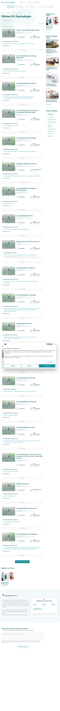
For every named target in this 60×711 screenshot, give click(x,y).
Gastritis (49, 124)
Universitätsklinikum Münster (25, 268)
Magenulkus (50, 126)
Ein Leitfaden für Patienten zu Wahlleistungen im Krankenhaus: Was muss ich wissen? (52, 68)
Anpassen (29, 365)
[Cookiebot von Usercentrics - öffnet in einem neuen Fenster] (47, 344)
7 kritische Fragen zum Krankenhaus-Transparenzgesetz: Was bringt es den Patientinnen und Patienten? (52, 51)
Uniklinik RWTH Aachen (24, 323)
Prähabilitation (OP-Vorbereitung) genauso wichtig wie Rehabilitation (51, 84)
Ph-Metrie (50, 133)
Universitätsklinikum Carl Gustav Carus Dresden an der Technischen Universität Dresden (29, 456)
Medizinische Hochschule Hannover (28, 241)
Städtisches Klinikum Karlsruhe (26, 164)
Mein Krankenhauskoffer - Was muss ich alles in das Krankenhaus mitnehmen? (51, 100)
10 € (44, 604)
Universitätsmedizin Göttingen (26, 138)
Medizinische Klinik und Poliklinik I (11, 471)
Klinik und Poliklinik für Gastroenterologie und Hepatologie (16, 229)
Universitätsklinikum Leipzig (25, 427)
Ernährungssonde (51, 129)
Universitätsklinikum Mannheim (26, 508)
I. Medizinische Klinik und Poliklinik (11, 125)
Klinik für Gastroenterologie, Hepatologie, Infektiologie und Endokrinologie (20, 255)
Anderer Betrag (37, 609)
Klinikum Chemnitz (22, 484)
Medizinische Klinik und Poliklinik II (11, 415)
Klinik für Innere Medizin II (9, 496)
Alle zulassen (47, 365)
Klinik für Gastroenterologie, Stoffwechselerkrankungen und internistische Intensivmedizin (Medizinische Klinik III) (19, 337)
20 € (53, 604)
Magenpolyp (50, 136)
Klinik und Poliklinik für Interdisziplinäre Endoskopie (15, 71)
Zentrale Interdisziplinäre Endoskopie (12, 521)
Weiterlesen (4, 585)
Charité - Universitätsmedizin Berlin (27, 30)
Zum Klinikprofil (22, 50)
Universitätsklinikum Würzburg (26, 401)
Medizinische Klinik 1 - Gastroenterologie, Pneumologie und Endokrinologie (20, 391)
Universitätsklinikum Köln (24, 216)
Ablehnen (13, 365)
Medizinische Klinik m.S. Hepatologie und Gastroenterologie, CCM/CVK (19, 43)
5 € (34, 604)
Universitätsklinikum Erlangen (26, 378)
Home (4, 12)
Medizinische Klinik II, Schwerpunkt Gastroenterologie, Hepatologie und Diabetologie (22, 176)
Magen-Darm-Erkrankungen (5, 583)
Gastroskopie (50, 117)
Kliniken (8, 12)
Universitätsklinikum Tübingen (26, 295)
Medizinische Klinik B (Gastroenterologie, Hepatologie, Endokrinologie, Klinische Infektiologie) (21, 282)
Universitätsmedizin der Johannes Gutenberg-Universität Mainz (27, 111)
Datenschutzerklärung (5, 642)
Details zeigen (50, 362)
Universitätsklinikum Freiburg (26, 83)
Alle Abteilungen (6, 45)
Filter (44, 6)
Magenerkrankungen (52, 122)
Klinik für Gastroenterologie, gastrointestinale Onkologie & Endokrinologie (20, 151)
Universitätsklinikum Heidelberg (26, 534)
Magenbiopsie (51, 131)
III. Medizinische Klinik (8, 203)
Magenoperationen (52, 119)
